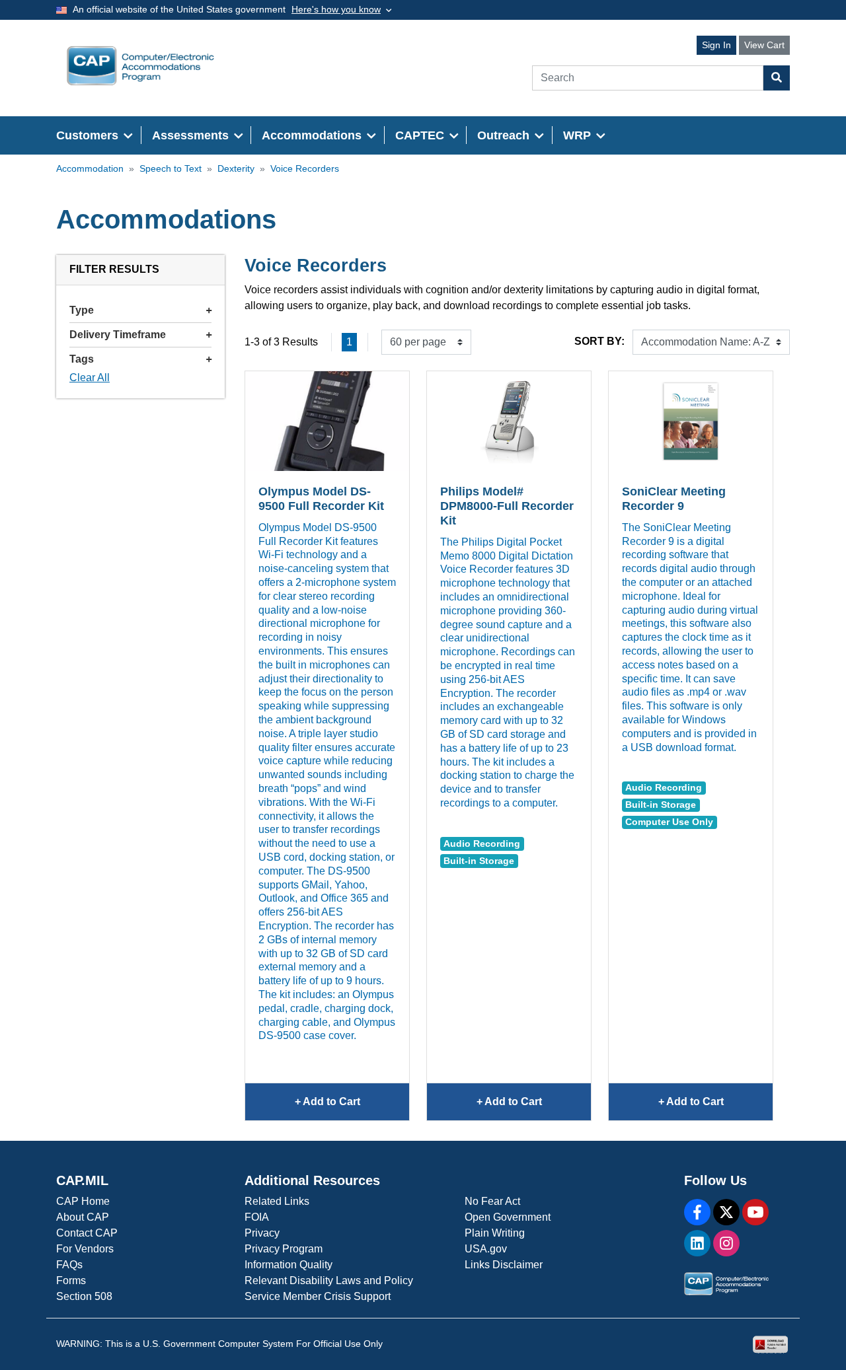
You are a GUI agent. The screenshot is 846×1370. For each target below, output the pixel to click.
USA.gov (486, 1248)
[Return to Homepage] (140, 66)
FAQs (69, 1264)
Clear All (89, 377)
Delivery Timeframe (117, 334)
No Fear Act (492, 1201)
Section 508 (84, 1296)
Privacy (262, 1233)
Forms (71, 1280)
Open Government (508, 1217)
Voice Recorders (304, 169)
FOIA (257, 1217)
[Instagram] (726, 1243)
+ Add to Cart (351, 1108)
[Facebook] (697, 1212)
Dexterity (235, 169)
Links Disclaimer (504, 1264)
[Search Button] (776, 77)
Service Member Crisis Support (318, 1296)
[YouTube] (755, 1212)
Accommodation (90, 169)
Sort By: (599, 341)
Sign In (716, 45)
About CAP (82, 1217)
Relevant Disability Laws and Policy (329, 1280)
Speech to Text (170, 169)
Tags (81, 359)
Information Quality (288, 1264)
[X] (726, 1212)
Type (81, 310)
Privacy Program (284, 1248)
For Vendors (85, 1248)
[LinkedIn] (697, 1243)
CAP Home (83, 1201)
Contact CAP (87, 1233)
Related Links (277, 1201)
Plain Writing (495, 1233)
